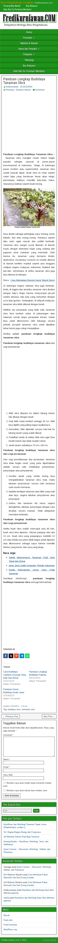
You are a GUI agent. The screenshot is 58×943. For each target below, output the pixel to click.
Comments (40, 90)
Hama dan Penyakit (27, 48)
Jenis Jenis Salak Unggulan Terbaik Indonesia (32, 565)
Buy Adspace (31, 6)
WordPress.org (10, 929)
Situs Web (8, 775)
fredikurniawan (12, 87)
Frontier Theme (49, 940)
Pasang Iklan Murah (11, 6)
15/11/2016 (27, 87)
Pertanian (27, 37)
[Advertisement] (29, 122)
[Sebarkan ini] (5, 656)
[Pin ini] (16, 656)
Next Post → (49, 716)
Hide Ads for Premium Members (17, 9)
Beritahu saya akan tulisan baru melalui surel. (27, 790)
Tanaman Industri (23, 90)
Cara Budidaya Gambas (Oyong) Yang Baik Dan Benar (14, 674)
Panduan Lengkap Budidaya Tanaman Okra (24, 81)
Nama (6, 759)
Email (6, 767)
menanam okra (28, 709)
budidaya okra (14, 709)
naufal (6, 898)
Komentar (8, 735)
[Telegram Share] (21, 656)
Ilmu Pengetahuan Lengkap (17, 2)
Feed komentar (10, 925)
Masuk (7, 915)
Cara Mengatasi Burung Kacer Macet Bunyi (33, 280)
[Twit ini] (11, 656)
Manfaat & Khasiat (29, 43)
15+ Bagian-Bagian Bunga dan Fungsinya (22, 832)
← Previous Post (10, 716)
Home (29, 32)
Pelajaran (27, 54)
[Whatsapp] (27, 656)
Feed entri (8, 920)
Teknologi (29, 60)
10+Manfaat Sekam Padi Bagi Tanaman (21, 837)
